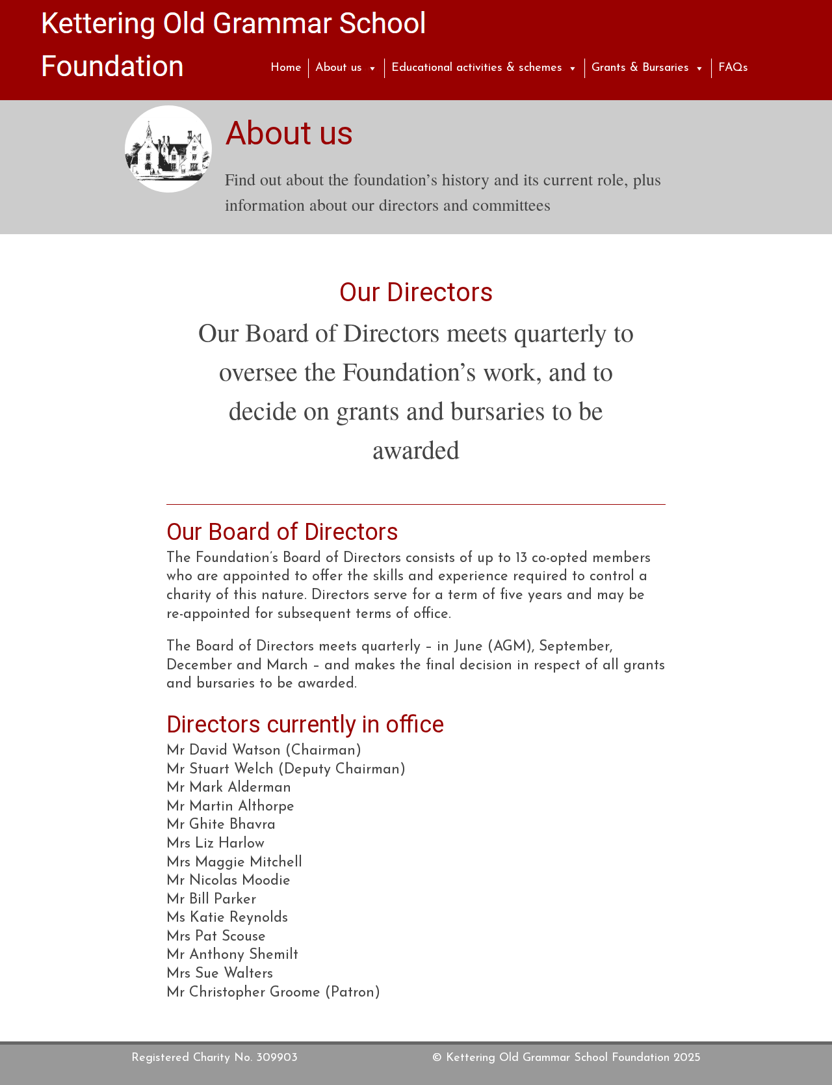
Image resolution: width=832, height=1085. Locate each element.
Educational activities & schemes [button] (476, 68)
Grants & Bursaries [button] (640, 68)
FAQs (733, 68)
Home (286, 68)
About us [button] (338, 68)
